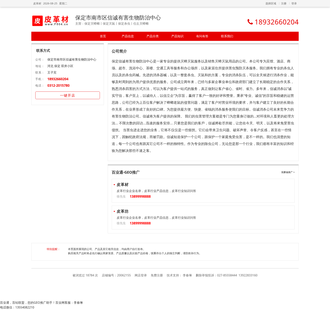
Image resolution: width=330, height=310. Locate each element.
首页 (103, 36)
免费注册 (157, 275)
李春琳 (187, 275)
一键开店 (67, 95)
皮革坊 (123, 211)
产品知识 (177, 36)
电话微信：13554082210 (17, 307)
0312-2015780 (58, 85)
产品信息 (128, 36)
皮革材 (37, 3)
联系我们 (227, 36)
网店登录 (141, 275)
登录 (294, 3)
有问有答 (202, 36)
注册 (283, 3)
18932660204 (57, 79)
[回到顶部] (325, 305)
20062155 (124, 275)
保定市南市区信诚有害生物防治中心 (118, 17)
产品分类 (152, 36)
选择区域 (270, 3)
